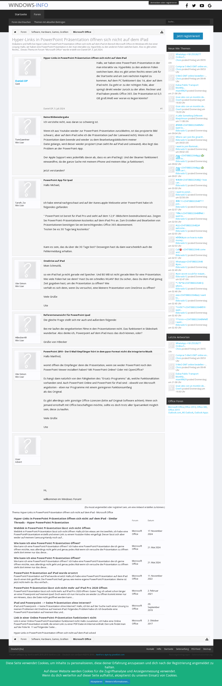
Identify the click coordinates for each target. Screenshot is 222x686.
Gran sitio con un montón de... (190, 97)
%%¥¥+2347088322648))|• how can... (191, 181)
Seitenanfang (182, 649)
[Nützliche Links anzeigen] (161, 32)
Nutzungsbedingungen (179, 654)
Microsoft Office (54, 49)
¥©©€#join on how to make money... (189, 239)
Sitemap (207, 649)
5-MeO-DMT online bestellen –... (191, 75)
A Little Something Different (189, 115)
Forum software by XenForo (35, 654)
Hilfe (159, 649)
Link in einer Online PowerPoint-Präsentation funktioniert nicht (55, 617)
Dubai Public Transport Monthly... (187, 86)
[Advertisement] (70, 82)
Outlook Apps (201, 412)
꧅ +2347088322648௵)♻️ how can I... (190, 169)
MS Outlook (187, 412)
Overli (179, 99)
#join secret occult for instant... (191, 273)
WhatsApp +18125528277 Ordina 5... (188, 56)
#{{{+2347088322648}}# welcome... (188, 227)
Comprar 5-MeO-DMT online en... (192, 66)
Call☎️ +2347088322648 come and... (191, 251)
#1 (161, 108)
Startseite (21, 14)
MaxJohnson (182, 118)
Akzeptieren (96, 681)
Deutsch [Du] (17, 649)
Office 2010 (190, 407)
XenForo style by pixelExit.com (110, 654)
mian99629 (181, 90)
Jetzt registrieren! (188, 36)
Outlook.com (174, 412)
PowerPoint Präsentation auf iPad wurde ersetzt (46, 573)
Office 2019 (174, 409)
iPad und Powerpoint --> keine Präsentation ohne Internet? (52, 602)
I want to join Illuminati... (187, 146)
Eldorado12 (181, 130)
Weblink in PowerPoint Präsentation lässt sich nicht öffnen (52, 528)
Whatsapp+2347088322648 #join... (189, 263)
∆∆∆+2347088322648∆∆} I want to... (191, 296)
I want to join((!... (184, 191)
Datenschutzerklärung (202, 654)
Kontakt (150, 649)
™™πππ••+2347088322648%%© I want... (192, 321)
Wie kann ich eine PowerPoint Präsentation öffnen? (47, 543)
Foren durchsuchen (21, 22)
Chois (178, 60)
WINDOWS (28, 4)
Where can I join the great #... (190, 137)
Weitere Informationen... (117, 681)
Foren (37, 14)
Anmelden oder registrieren (164, 2)
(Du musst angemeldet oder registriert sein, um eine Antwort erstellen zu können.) (125, 507)
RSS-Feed (195, 649)
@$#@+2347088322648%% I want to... (190, 126)
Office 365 (202, 407)
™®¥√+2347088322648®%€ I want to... (190, 215)
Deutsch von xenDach (78, 654)
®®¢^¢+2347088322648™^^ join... (190, 202)
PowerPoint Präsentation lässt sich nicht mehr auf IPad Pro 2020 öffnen (60, 587)
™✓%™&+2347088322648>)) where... (189, 284)
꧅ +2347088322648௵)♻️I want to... (190, 157)
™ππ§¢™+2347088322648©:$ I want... (191, 308)
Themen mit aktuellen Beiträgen (49, 22)
